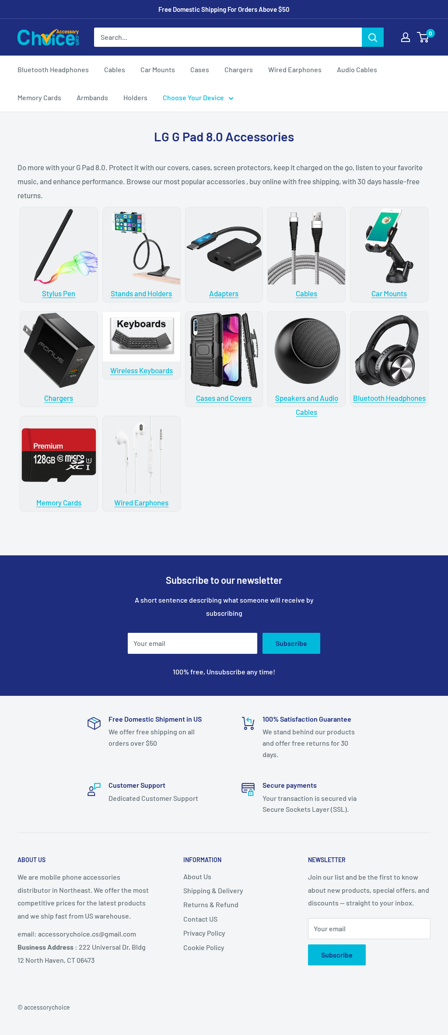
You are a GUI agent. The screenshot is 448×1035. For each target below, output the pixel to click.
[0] (423, 37)
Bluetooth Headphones (53, 69)
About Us (197, 876)
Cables (114, 69)
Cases (199, 69)
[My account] (405, 37)
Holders (135, 97)
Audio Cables (357, 69)
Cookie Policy (203, 947)
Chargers (238, 69)
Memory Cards (39, 97)
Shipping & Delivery (213, 890)
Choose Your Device (193, 97)
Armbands (92, 97)
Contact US (200, 919)
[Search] (373, 37)
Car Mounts (157, 69)
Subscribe (291, 643)
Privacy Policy (204, 933)
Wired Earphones (295, 69)
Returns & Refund (210, 904)
